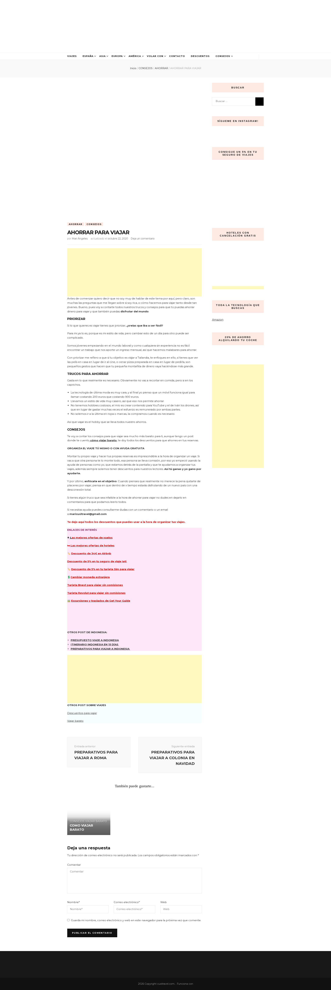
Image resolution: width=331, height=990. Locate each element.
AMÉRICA (135, 56)
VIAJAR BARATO (96, 821)
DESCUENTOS (200, 56)
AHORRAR (75, 224)
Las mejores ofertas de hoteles (92, 545)
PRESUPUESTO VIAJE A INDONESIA (95, 640)
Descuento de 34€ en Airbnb (91, 553)
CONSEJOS (222, 56)
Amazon (217, 319)
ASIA (102, 56)
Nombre (73, 902)
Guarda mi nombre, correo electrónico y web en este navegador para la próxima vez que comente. (136, 920)
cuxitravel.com (165, 983)
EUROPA (117, 56)
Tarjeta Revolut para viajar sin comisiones (96, 593)
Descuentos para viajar (82, 713)
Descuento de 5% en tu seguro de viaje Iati (97, 561)
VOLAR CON (155, 56)
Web (163, 902)
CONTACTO (177, 56)
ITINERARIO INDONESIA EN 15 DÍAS (95, 644)
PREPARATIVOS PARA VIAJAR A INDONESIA (100, 648)
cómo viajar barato (103, 440)
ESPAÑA (88, 56)
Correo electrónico (127, 902)
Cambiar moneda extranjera (90, 577)
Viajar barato (75, 720)
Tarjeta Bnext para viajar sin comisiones (95, 585)
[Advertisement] (134, 272)
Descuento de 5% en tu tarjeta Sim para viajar (102, 569)
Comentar (74, 864)
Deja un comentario (143, 238)
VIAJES (72, 56)
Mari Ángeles (80, 238)
